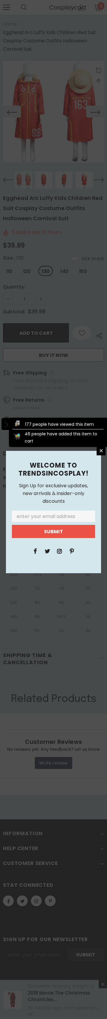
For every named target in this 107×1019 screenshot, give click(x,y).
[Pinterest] (71, 550)
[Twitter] (47, 550)
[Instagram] (59, 550)
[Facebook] (35, 550)
